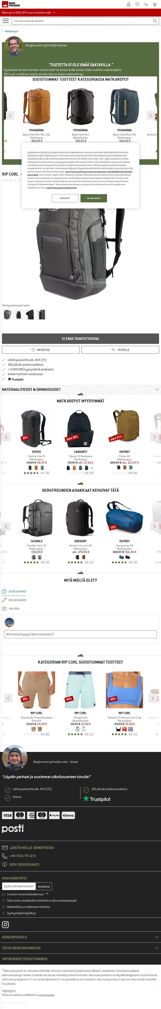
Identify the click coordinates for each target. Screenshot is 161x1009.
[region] (80, 175)
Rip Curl (10, 174)
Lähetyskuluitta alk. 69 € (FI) (27, 360)
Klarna (17, 797)
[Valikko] (6, 20)
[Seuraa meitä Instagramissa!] (8, 925)
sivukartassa (46, 995)
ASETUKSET (65, 198)
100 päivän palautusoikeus (26, 365)
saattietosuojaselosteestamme (61, 187)
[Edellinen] (10, 115)
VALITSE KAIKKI (94, 198)
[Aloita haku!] (155, 21)
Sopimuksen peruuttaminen (24, 959)
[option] (80, 243)
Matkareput (11, 31)
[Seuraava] (150, 115)
